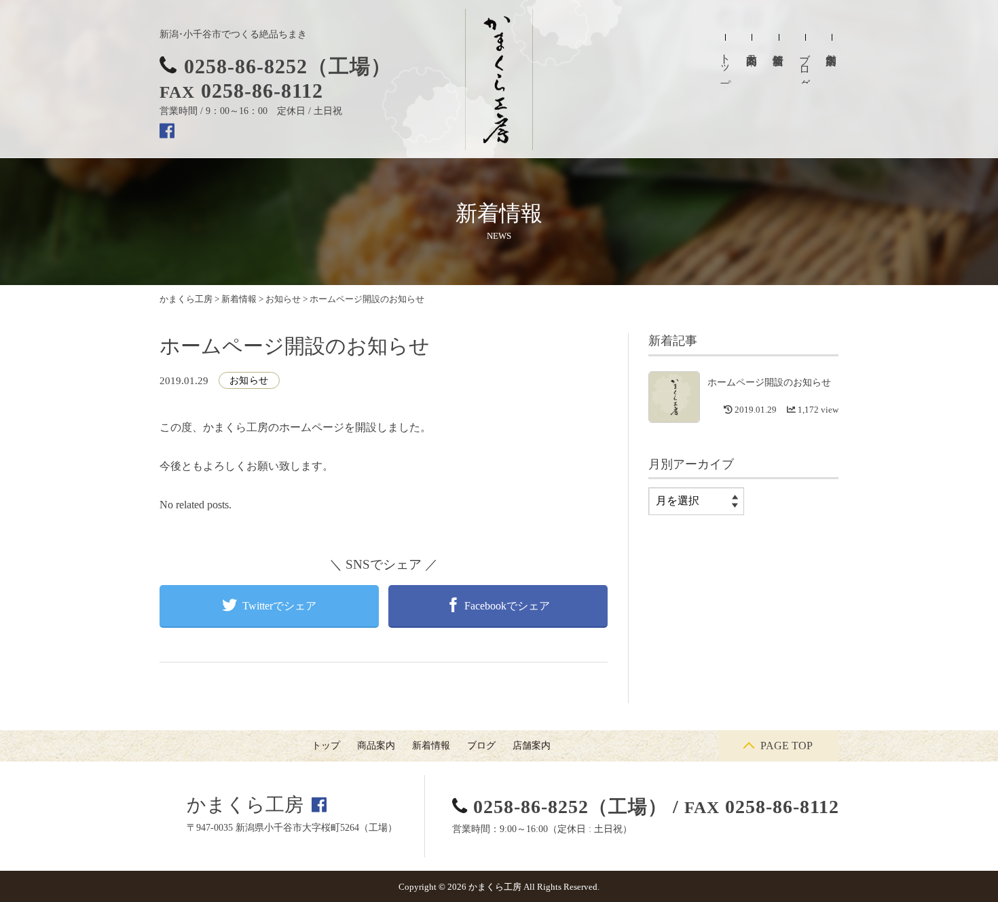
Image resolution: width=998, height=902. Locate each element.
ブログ (805, 64)
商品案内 (376, 745)
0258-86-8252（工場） (288, 66)
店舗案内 (532, 745)
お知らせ (249, 380)
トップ (725, 64)
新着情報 (431, 745)
